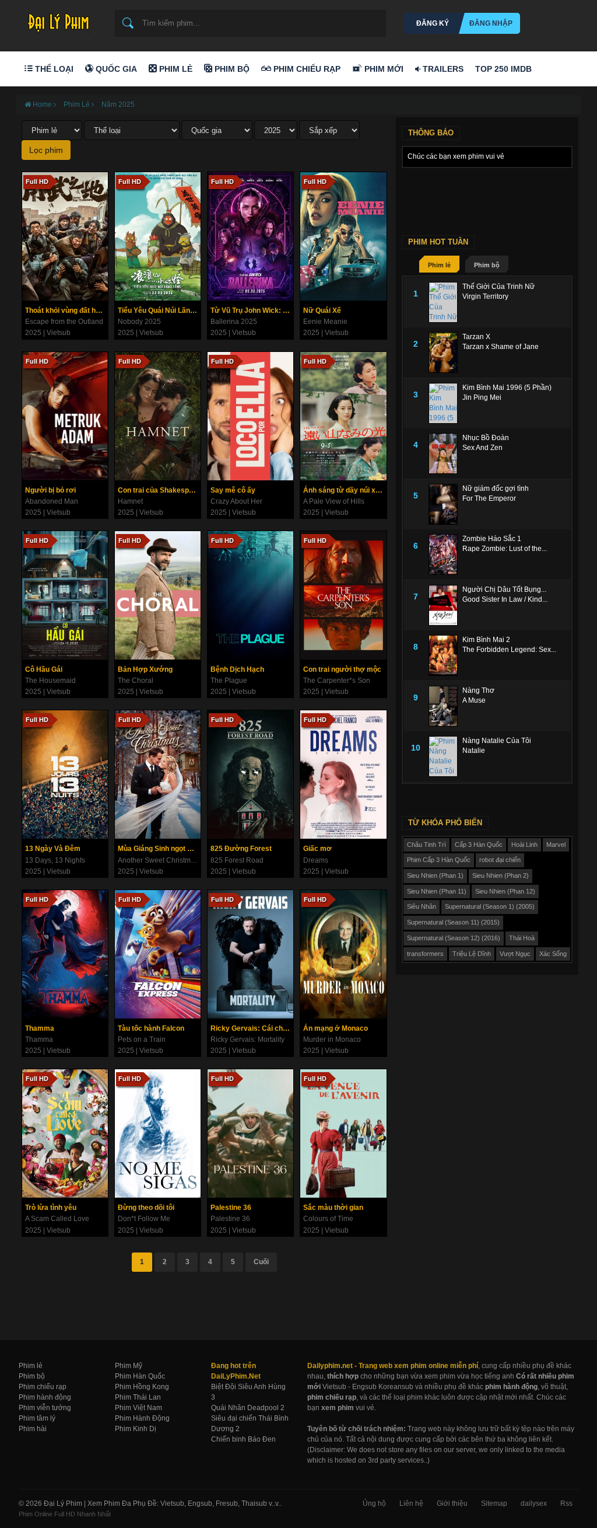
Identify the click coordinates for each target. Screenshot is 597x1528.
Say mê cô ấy (232, 490)
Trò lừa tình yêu (50, 1207)
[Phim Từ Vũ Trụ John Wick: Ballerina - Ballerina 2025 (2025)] (250, 236)
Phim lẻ (439, 264)
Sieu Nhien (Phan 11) (436, 891)
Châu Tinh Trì (426, 844)
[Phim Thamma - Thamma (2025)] (65, 954)
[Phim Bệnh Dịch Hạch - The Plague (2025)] (250, 595)
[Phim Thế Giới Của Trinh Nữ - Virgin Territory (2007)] (445, 302)
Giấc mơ (317, 849)
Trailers (441, 69)
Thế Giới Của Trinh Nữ (498, 286)
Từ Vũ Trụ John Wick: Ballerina (251, 310)
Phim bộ (487, 264)
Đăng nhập (490, 23)
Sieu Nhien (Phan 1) (435, 875)
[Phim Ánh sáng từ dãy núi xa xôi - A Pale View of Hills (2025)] (343, 416)
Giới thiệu (452, 1503)
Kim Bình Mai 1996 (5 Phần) (507, 387)
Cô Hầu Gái (43, 669)
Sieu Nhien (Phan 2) (500, 875)
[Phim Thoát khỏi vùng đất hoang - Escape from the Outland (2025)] (65, 236)
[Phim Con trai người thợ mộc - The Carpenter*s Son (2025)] (343, 595)
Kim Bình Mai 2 (486, 640)
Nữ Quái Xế (322, 310)
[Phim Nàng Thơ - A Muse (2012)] (445, 706)
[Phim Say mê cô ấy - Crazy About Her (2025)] (250, 416)
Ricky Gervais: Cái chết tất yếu (251, 1028)
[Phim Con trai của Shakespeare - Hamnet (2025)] (158, 416)
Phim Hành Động (142, 1418)
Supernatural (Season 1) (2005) (490, 906)
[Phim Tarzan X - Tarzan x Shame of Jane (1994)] (445, 352)
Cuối (261, 1262)
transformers (425, 953)
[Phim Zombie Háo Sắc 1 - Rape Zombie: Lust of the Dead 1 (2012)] (445, 554)
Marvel (556, 844)
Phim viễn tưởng (45, 1408)
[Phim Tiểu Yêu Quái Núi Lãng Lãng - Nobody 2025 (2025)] (158, 236)
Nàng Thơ (478, 690)
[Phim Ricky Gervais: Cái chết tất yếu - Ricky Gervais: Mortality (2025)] (250, 954)
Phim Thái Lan (138, 1397)
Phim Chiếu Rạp (305, 69)
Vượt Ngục (515, 953)
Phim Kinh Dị (135, 1429)
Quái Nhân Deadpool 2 (248, 1408)
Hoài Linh (524, 844)
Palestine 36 (230, 1207)
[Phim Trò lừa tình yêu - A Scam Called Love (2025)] (65, 1133)
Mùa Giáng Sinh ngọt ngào (159, 849)
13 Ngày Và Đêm (52, 849)
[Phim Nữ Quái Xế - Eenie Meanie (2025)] (343, 236)
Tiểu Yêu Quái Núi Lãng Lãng (159, 310)
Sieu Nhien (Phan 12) (505, 891)
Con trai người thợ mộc (342, 669)
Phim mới (382, 69)
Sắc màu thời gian (333, 1207)
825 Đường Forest (241, 849)
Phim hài (33, 1429)
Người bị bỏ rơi (50, 490)
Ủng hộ (374, 1503)
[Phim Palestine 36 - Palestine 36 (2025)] (250, 1133)
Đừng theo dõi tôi (146, 1207)
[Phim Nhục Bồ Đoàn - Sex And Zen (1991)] (445, 453)
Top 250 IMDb (503, 69)
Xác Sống (553, 953)
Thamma (39, 1028)
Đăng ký (432, 23)
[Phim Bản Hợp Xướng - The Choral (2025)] (158, 595)
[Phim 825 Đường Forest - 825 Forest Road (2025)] (250, 774)
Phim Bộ (231, 69)
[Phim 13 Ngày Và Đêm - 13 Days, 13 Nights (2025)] (65, 774)
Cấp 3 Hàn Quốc (479, 844)
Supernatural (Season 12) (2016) (453, 937)
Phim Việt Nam (138, 1408)
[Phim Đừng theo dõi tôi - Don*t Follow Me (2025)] (158, 1133)
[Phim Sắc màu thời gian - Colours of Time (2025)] (343, 1133)
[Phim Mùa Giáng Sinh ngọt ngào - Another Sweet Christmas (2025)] (158, 774)
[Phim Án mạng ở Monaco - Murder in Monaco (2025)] (343, 954)
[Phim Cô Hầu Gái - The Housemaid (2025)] (65, 595)
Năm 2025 (118, 104)
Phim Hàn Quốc (140, 1376)
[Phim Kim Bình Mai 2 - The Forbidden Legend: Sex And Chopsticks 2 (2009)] (445, 655)
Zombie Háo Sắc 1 (491, 539)
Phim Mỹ (128, 1366)
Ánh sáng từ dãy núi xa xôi (344, 490)
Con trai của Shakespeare (159, 490)
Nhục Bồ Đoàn (485, 438)
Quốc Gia (115, 69)
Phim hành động (45, 1397)
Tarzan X (476, 337)
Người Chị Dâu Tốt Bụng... (504, 589)
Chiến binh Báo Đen (243, 1439)
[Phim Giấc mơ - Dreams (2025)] (343, 774)
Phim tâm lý (37, 1418)
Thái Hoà (522, 937)
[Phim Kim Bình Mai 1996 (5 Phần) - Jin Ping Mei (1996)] (445, 403)
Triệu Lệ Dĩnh (471, 953)
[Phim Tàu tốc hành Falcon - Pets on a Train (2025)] (158, 954)
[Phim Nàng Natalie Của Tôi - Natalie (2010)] (445, 756)
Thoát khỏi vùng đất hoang (66, 310)
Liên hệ (411, 1503)
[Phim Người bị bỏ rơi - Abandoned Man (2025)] (65, 416)
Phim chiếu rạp (42, 1387)
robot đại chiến (500, 859)
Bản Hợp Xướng (145, 669)
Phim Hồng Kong (142, 1387)
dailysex (534, 1503)
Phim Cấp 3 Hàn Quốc (438, 859)
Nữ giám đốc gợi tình (495, 488)
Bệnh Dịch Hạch (237, 669)
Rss (566, 1503)
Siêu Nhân (421, 906)
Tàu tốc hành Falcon (151, 1028)
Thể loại (53, 69)
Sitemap (494, 1503)
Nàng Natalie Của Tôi (496, 741)
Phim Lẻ (174, 69)
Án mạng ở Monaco (335, 1028)
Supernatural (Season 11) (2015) (453, 922)
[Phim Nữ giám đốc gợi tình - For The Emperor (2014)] (445, 504)
